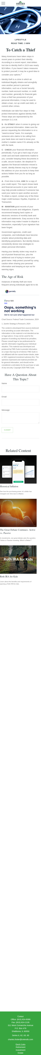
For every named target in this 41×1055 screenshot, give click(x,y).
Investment (20, 1050)
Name (4, 383)
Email (4, 397)
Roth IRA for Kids (9, 576)
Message (6, 410)
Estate (20, 1053)
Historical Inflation (9, 486)
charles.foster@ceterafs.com (20, 1039)
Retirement (20, 1047)
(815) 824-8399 (23, 1019)
